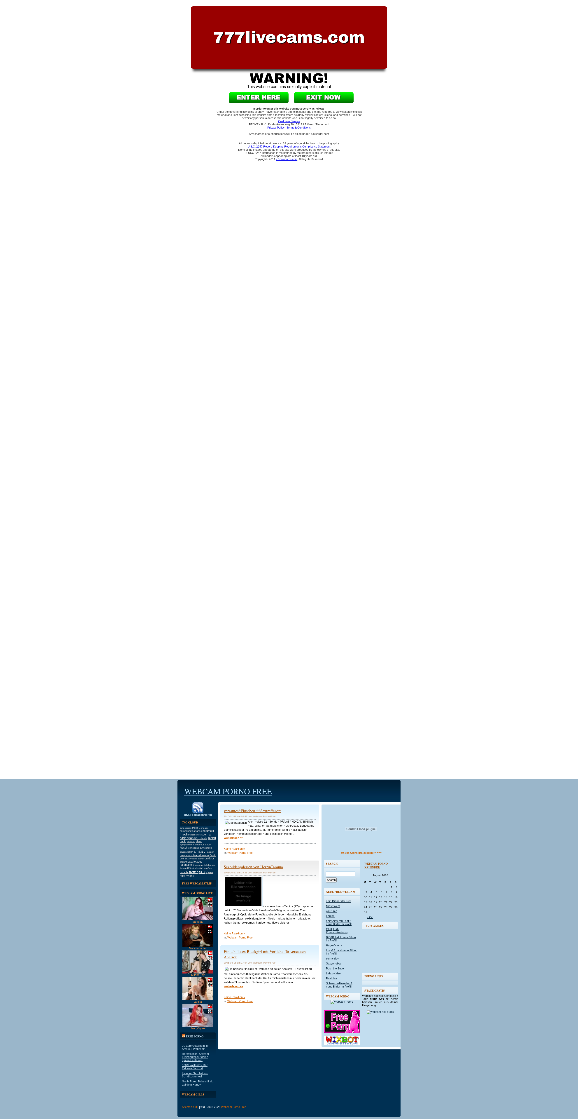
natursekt (208, 831)
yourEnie (331, 911)
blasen (183, 852)
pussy (192, 838)
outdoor (209, 858)
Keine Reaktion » (234, 848)
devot (208, 844)
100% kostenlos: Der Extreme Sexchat (194, 1067)
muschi (184, 872)
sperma (206, 834)
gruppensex (186, 831)
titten (199, 841)
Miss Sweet (333, 906)
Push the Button (335, 968)
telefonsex (209, 865)
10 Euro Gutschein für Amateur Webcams (195, 1047)
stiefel (201, 858)
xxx (199, 838)
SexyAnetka (333, 963)
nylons (190, 875)
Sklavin (205, 855)
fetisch (184, 847)
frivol (183, 834)
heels (204, 838)
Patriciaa (331, 978)
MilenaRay (198, 975)
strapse (197, 831)
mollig (195, 827)
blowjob (184, 855)
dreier (183, 862)
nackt (183, 841)
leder (190, 851)
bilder (184, 838)
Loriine (330, 916)
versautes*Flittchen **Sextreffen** (252, 810)
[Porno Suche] (342, 1044)
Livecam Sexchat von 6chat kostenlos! (195, 1075)
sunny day (332, 958)
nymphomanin (187, 844)
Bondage (204, 828)
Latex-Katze (333, 973)
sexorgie (199, 865)
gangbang (193, 848)
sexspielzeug (194, 861)
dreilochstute (194, 834)
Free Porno (194, 1036)
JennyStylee (197, 1028)
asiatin (210, 852)
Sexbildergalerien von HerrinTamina (253, 866)
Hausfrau (207, 868)
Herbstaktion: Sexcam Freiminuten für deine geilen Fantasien (195, 1057)
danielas (198, 921)
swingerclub (206, 848)
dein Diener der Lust (338, 901)
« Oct (370, 917)
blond (212, 838)
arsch (191, 855)
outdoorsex (185, 828)
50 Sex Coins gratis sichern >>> (361, 852)
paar (210, 872)
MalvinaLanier (198, 948)
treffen (193, 872)
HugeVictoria (334, 945)
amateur (200, 851)
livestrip (193, 858)
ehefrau (191, 841)
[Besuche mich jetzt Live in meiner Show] (197, 919)
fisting (183, 868)
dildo (188, 868)
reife (182, 875)
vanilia (198, 1001)
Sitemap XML (190, 1107)
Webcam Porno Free (228, 791)
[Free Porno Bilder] (342, 1031)
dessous (200, 844)
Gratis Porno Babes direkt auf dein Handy (197, 1083)
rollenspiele (187, 864)
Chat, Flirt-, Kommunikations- (336, 931)
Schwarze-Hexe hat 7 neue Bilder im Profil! (339, 985)
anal (198, 855)
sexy (203, 872)
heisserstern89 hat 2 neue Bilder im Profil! (339, 923)
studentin (197, 868)
